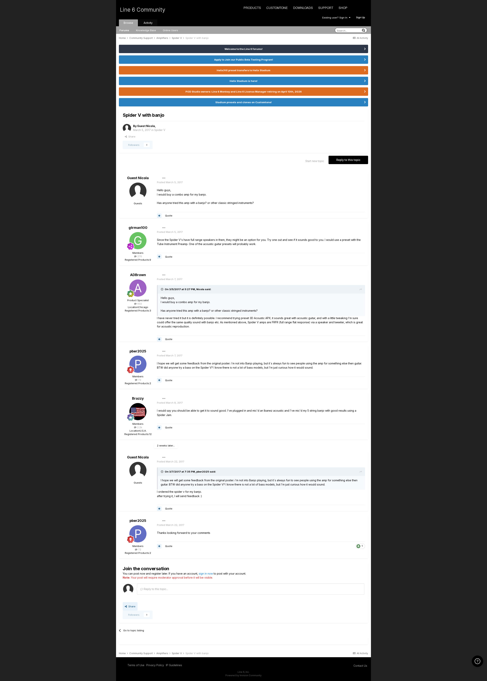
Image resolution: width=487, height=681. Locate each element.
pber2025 (138, 351)
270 (139, 256)
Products (252, 8)
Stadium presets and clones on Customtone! (243, 102)
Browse (128, 22)
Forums (124, 30)
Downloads (303, 8)
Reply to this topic (348, 159)
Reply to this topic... (155, 589)
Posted (170, 182)
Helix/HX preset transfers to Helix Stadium (243, 70)
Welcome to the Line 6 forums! (243, 48)
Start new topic (314, 161)
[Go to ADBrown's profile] (137, 288)
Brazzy (138, 398)
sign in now (206, 573)
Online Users (170, 30)
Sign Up (360, 17)
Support (325, 8)
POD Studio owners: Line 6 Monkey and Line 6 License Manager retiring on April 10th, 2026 (243, 91)
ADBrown (138, 275)
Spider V (159, 130)
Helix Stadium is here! (243, 80)
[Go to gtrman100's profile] (137, 240)
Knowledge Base (146, 30)
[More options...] (164, 178)
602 (139, 303)
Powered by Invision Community (243, 675)
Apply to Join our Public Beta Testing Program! (243, 59)
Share (131, 136)
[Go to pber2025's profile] (137, 364)
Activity (148, 22)
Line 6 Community (142, 9)
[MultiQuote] (159, 215)
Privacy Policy (155, 665)
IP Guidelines (174, 665)
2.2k (139, 427)
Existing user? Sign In (335, 17)
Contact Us (360, 665)
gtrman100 (138, 228)
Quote (168, 215)
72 (139, 379)
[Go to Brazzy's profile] (137, 411)
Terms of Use (135, 665)
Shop (343, 8)
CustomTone (277, 8)
